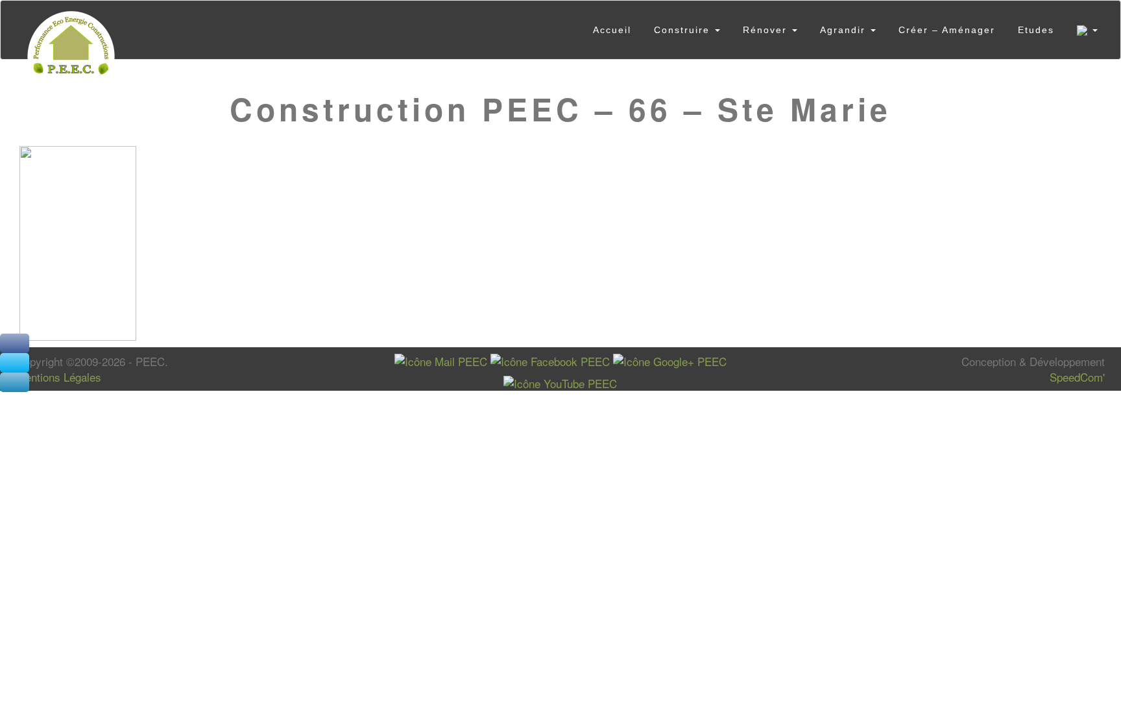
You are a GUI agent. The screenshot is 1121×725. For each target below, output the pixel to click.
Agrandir (844, 30)
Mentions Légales (58, 377)
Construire (684, 30)
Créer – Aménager (946, 30)
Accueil (612, 30)
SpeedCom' (1077, 377)
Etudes (1036, 30)
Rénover (767, 30)
